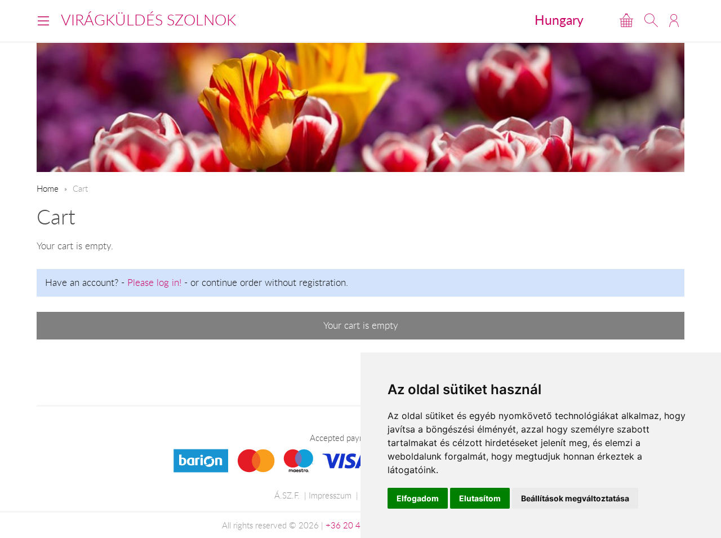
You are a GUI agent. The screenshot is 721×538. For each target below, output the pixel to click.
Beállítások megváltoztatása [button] (575, 498)
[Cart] (626, 20)
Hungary (559, 19)
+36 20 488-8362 (360, 525)
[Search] (651, 20)
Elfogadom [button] (418, 498)
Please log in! (154, 282)
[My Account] (674, 20)
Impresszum (330, 495)
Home (48, 188)
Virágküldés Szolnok (148, 20)
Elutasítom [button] (480, 498)
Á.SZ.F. (287, 495)
